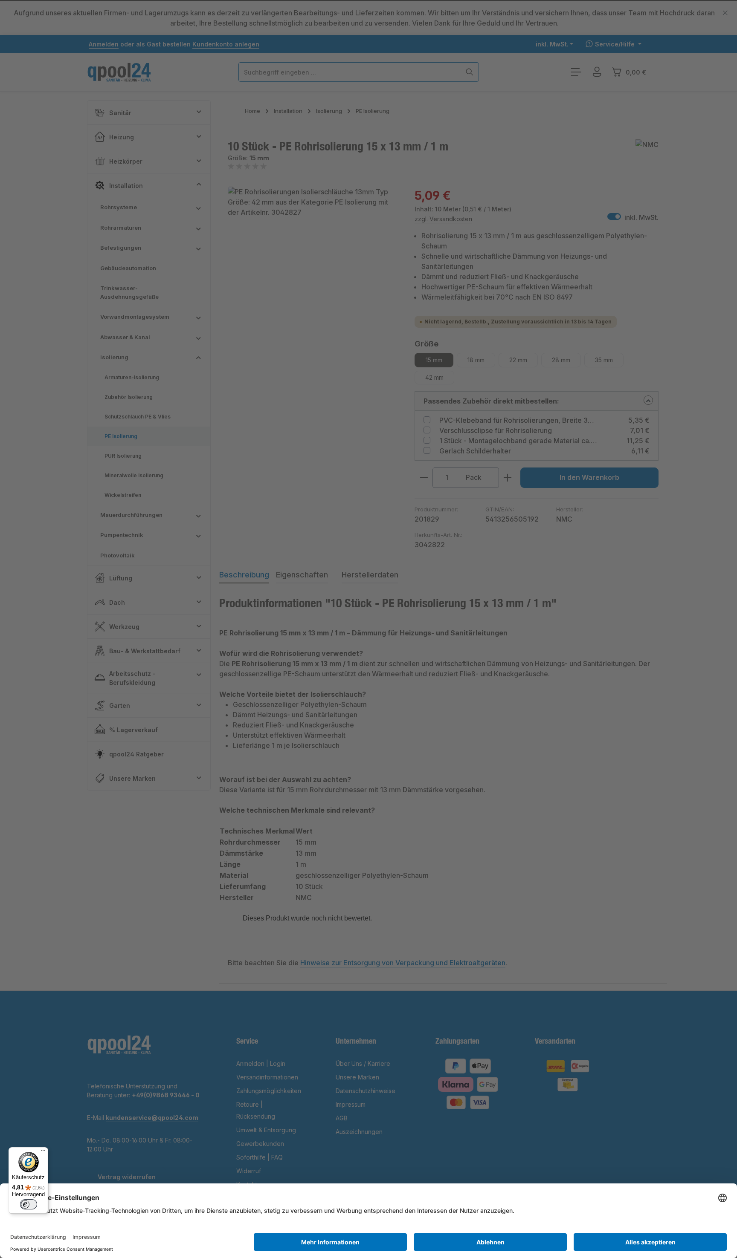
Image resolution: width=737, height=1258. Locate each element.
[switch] (28, 1204)
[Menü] (43, 1152)
